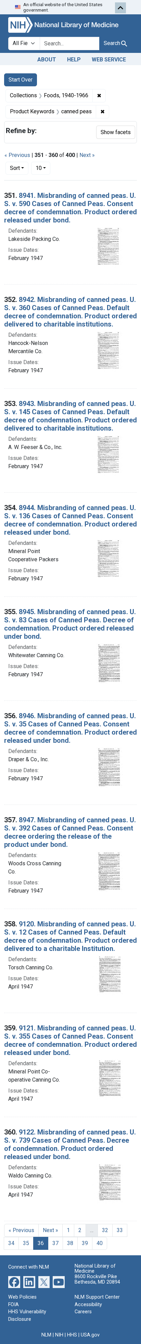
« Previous (17, 155)
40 (100, 1243)
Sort (15, 168)
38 (70, 1243)
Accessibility (88, 1304)
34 (11, 1243)
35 (26, 1243)
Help (74, 59)
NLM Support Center (97, 1297)
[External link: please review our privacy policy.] (14, 1281)
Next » (87, 155)
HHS (72, 1335)
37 (55, 1243)
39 (85, 1243)
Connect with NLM (28, 1267)
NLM (46, 1335)
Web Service (109, 59)
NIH (59, 1335)
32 (105, 1230)
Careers (83, 1312)
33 (120, 1230)
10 (43, 167)
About (46, 59)
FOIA (13, 1304)
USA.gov (90, 1335)
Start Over (21, 79)
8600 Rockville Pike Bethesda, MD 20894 (97, 1279)
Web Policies (22, 1297)
